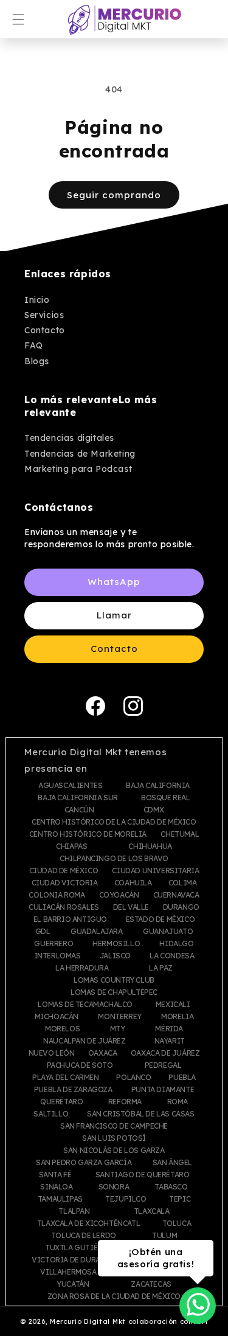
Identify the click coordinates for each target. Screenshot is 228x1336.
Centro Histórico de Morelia (88, 834)
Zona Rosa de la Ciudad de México (114, 1296)
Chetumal (180, 834)
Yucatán (73, 1284)
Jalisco (115, 956)
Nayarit (169, 1041)
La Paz (161, 968)
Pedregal (163, 1065)
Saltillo (50, 1114)
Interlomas (57, 956)
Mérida (169, 1029)
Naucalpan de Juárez (84, 1041)
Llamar (114, 615)
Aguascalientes (70, 786)
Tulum (164, 1236)
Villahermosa (68, 1272)
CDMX (153, 810)
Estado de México (160, 919)
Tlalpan (73, 1211)
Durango (181, 907)
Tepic (179, 1199)
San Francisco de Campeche (114, 1126)
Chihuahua (149, 846)
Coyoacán (119, 895)
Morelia (177, 1017)
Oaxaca (102, 1053)
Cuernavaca (176, 895)
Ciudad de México (63, 871)
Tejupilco (125, 1199)
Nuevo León (52, 1053)
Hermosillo (116, 944)
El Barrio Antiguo (70, 919)
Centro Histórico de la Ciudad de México (114, 822)
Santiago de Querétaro (142, 1175)
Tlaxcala (152, 1211)
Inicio (37, 299)
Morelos (62, 1029)
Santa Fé (55, 1175)
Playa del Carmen (65, 1078)
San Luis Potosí (114, 1138)
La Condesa (172, 956)
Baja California (158, 786)
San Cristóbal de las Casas (141, 1114)
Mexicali (173, 1005)
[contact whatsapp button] (198, 1304)
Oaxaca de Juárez (165, 1053)
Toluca (177, 1223)
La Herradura (81, 968)
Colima (182, 883)
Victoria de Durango (74, 1260)
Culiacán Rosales (64, 907)
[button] (18, 19)
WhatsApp (114, 581)
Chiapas (71, 846)
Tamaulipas (60, 1199)
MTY (117, 1029)
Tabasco (170, 1187)
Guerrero (53, 944)
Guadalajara (97, 932)
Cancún (79, 810)
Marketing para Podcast (78, 468)
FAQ (33, 345)
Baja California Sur (77, 798)
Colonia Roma (57, 895)
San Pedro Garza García (83, 1163)
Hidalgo (176, 944)
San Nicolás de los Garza (113, 1150)
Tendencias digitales (69, 437)
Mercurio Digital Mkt (88, 1321)
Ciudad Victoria (65, 883)
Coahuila (133, 883)
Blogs (36, 361)
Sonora (114, 1187)
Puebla (182, 1078)
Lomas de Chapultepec (114, 992)
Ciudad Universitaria (155, 871)
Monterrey (119, 1017)
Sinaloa (56, 1187)
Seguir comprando (114, 195)
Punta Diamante (162, 1090)
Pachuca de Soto (80, 1065)
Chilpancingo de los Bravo (114, 859)
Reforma (125, 1102)
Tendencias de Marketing (80, 453)
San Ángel (172, 1163)
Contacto (44, 330)
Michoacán (56, 1017)
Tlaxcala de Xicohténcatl (88, 1223)
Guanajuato (168, 932)
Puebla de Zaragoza (73, 1090)
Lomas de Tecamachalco (85, 1005)
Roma (177, 1102)
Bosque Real (165, 798)
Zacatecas (151, 1284)
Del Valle (131, 907)
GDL (42, 932)
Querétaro (61, 1102)
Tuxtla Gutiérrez (80, 1248)
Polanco (133, 1078)
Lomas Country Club (114, 980)
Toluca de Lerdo (83, 1236)
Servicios (44, 315)
